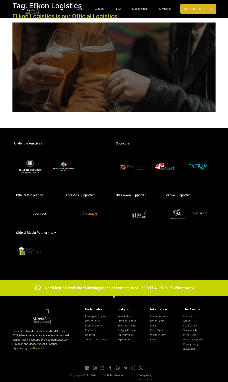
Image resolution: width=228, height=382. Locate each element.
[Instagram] (95, 368)
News (118, 9)
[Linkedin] (87, 368)
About (80, 9)
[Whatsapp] (118, 368)
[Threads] (102, 368)
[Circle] (133, 368)
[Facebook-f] (110, 368)
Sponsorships (140, 9)
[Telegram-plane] (125, 368)
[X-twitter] (141, 368)
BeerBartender (36, 348)
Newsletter (165, 9)
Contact (99, 9)
